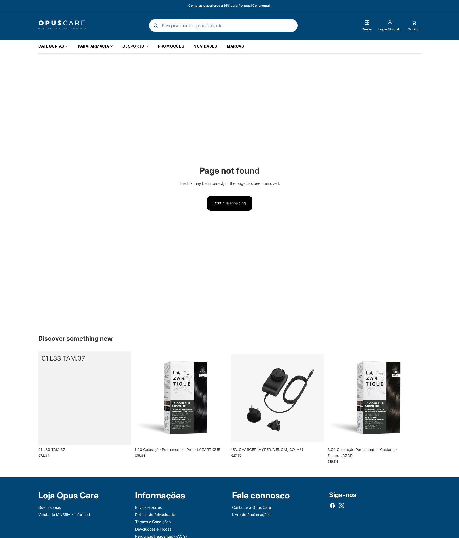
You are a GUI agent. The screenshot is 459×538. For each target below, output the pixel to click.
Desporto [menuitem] (133, 46)
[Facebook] (332, 505)
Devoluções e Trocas (153, 529)
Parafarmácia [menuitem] (93, 46)
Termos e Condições (153, 522)
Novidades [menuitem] (205, 46)
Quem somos (49, 507)
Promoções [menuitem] (171, 46)
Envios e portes (148, 507)
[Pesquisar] (155, 25)
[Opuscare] (62, 25)
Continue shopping (229, 203)
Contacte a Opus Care (251, 507)
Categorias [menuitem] (51, 46)
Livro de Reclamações (251, 514)
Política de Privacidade (155, 514)
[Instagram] (341, 505)
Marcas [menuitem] (235, 46)
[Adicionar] (123, 436)
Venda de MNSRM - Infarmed (64, 514)
